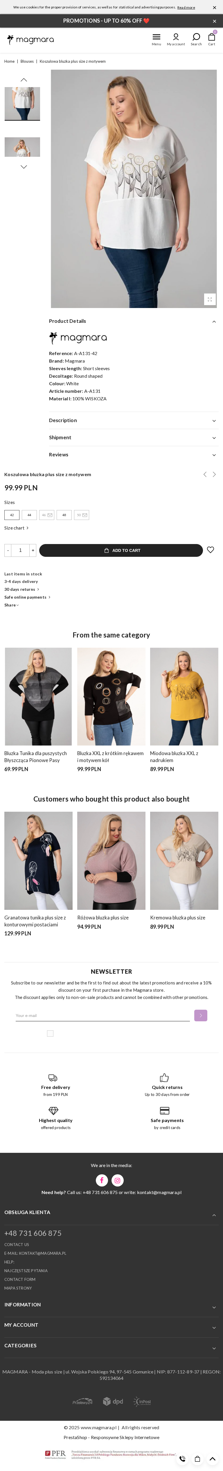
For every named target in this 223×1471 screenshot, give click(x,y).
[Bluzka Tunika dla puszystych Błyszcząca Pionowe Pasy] (38, 697)
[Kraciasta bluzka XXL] (205, 474)
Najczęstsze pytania (26, 1270)
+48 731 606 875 (33, 1233)
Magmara (75, 360)
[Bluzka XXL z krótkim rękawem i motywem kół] (111, 697)
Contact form (19, 1279)
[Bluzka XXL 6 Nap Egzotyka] (214, 474)
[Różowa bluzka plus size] (111, 861)
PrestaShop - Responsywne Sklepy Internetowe (111, 1437)
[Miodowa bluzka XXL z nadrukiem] (184, 697)
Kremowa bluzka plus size (177, 917)
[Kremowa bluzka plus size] (184, 861)
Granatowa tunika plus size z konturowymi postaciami (35, 921)
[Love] (210, 550)
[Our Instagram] (118, 1180)
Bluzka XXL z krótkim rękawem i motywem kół (110, 756)
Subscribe (200, 1015)
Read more (186, 7)
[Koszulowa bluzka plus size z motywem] (210, 299)
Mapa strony (18, 1288)
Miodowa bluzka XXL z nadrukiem (174, 756)
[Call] (182, 1459)
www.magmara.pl (98, 1427)
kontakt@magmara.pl (159, 1192)
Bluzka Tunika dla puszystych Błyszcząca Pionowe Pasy (35, 756)
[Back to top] (212, 1459)
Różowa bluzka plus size (103, 917)
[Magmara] (30, 40)
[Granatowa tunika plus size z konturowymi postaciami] (38, 861)
